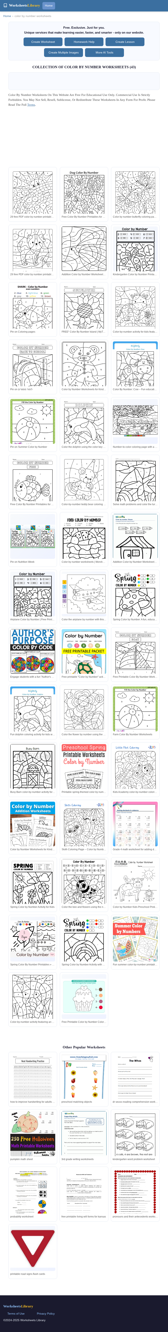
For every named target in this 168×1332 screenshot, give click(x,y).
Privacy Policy (46, 1313)
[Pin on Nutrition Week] (32, 536)
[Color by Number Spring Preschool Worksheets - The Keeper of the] (32, 773)
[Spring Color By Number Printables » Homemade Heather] (84, 594)
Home (49, 5)
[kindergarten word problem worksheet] (135, 1140)
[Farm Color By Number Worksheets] (135, 716)
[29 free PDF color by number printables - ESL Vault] (32, 198)
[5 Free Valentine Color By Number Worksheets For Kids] (84, 833)
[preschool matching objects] (84, 1085)
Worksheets (18, 1306)
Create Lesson (125, 41)
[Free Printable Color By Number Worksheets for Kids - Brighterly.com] (135, 660)
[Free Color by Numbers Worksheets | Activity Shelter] (135, 939)
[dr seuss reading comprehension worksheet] (135, 1083)
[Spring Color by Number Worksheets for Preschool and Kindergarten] (32, 888)
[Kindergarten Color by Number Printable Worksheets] (135, 255)
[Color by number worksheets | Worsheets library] (84, 543)
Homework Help (84, 41)
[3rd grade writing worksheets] (84, 1140)
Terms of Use (16, 1313)
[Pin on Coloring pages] (32, 313)
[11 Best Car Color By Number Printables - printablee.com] (84, 486)
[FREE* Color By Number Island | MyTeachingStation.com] (84, 315)
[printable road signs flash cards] (32, 1248)
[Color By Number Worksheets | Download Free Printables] (32, 1002)
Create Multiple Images (64, 52)
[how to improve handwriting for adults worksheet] (32, 1085)
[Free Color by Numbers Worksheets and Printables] (84, 715)
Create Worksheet (43, 41)
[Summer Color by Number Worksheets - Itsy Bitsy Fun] (84, 946)
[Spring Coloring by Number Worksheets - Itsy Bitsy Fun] (32, 718)
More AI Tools (104, 52)
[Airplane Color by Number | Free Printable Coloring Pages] (32, 601)
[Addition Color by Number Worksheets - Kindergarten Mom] (84, 252)
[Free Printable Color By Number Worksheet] (84, 888)
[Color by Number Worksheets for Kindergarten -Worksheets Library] (84, 373)
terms (31, 104)
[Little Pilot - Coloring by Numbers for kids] (84, 777)
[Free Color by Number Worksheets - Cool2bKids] (135, 313)
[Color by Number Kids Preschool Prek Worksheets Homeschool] (135, 888)
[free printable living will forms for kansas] (84, 1197)
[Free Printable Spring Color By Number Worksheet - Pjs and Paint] (135, 831)
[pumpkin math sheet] (32, 1145)
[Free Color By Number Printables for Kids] (84, 200)
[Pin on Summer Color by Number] (32, 428)
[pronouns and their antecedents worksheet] (135, 1197)
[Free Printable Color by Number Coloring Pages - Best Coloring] (84, 996)
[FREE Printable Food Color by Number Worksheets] (135, 776)
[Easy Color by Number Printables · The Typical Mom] (32, 651)
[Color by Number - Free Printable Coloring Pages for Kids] (84, 430)
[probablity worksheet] (32, 1200)
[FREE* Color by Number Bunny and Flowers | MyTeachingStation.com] (135, 373)
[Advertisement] (84, 138)
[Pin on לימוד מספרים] (32, 373)
